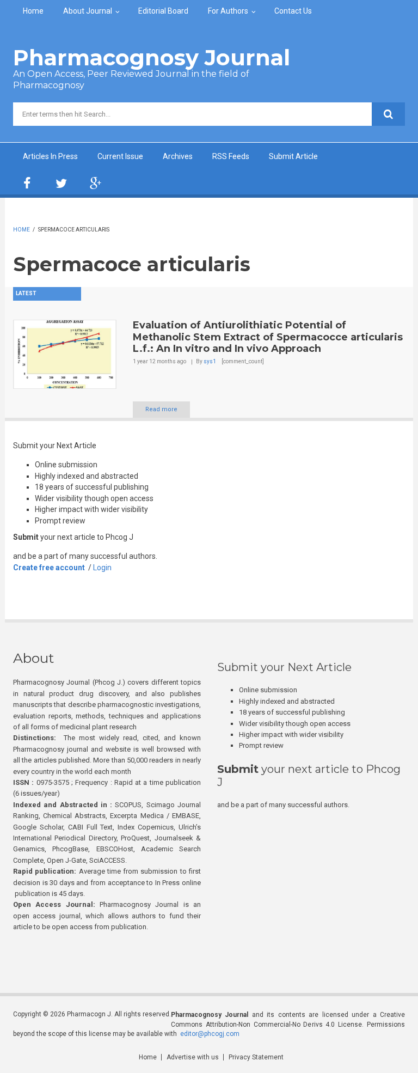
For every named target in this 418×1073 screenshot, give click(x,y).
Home (33, 11)
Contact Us (293, 11)
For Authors (228, 11)
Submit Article (293, 156)
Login (102, 567)
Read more (161, 409)
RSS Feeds (230, 156)
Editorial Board (163, 11)
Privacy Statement (256, 1057)
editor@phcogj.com (209, 1034)
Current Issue (120, 156)
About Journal (87, 11)
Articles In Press (50, 156)
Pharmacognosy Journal (151, 57)
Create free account (49, 567)
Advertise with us (193, 1057)
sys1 (210, 361)
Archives (178, 156)
